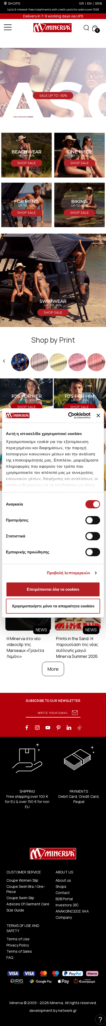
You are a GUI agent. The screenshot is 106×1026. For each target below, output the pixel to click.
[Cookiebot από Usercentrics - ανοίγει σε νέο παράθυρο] (69, 415)
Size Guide (15, 910)
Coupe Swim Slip (20, 897)
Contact (63, 892)
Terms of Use (18, 938)
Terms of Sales (19, 951)
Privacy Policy (17, 945)
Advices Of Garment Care (27, 903)
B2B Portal (64, 898)
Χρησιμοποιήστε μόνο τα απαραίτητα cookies (53, 606)
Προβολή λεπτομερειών (68, 573)
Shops (61, 886)
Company (64, 917)
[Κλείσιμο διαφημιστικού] (98, 415)
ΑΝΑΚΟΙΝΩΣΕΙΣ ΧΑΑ (72, 911)
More (53, 669)
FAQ (9, 957)
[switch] (92, 520)
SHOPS (14, 3)
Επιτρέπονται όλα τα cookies (53, 589)
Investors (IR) (67, 905)
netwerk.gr (67, 1010)
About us (63, 880)
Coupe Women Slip (22, 880)
